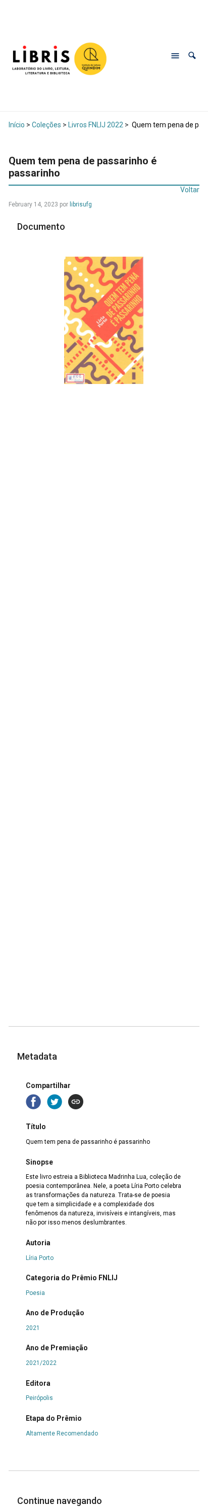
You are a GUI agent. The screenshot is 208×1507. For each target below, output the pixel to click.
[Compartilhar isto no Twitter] (55, 1101)
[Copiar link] (75, 1101)
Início (17, 125)
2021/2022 (41, 1362)
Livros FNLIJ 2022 (95, 125)
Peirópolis (39, 1397)
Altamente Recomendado (62, 1433)
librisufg (81, 204)
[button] (192, 55)
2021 (33, 1327)
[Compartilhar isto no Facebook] (34, 1101)
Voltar (189, 190)
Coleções (46, 125)
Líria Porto (40, 1257)
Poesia (35, 1292)
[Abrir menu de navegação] (175, 55)
